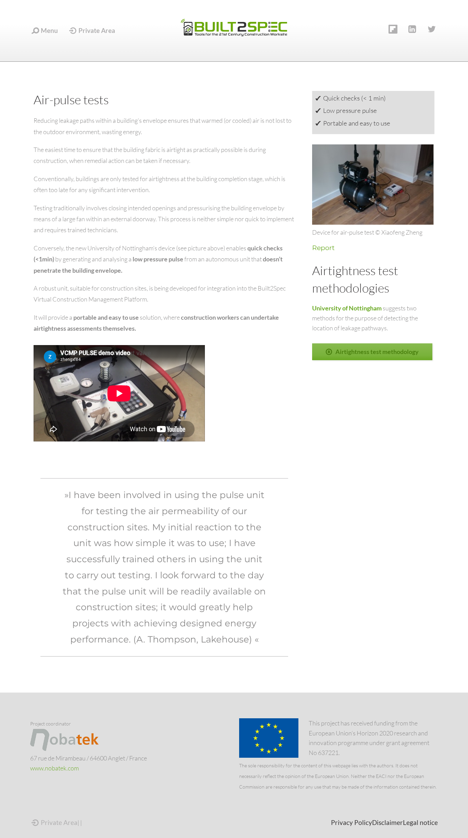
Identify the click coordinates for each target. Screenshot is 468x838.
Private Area (96, 30)
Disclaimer (387, 822)
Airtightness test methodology (377, 351)
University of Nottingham (347, 308)
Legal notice (420, 822)
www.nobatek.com (54, 768)
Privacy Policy (351, 822)
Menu (48, 30)
